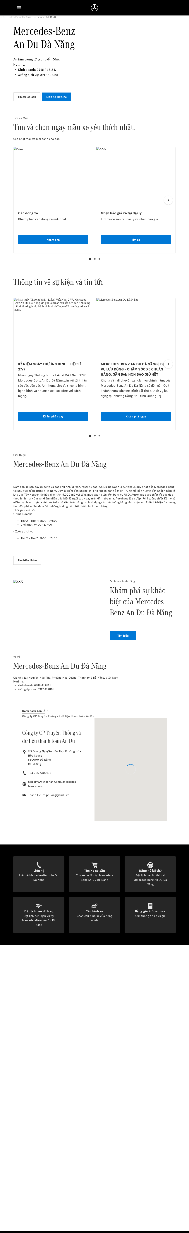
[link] (34, 764)
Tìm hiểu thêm (27, 560)
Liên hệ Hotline (56, 97)
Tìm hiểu (123, 636)
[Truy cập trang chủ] (94, 8)
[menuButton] (19, 7)
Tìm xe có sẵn (27, 97)
